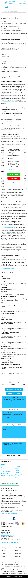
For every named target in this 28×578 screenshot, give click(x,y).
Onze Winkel (18, 466)
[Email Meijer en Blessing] (6, 7)
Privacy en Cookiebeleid (12, 168)
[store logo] (9, 2)
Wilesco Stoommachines (7, 475)
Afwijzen (14, 178)
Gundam (3, 464)
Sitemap (17, 468)
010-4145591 (4, 533)
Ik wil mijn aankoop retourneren (9, 513)
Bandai (3, 466)
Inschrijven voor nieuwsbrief (9, 542)
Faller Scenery (4, 473)
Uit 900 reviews (22, 3)
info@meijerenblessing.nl (7, 535)
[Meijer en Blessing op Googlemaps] (4, 7)
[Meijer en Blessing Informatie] (7, 7)
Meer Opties (14, 182)
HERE (17, 507)
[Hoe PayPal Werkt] (14, 520)
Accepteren (14, 174)
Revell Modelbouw (5, 471)
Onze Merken (18, 465)
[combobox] (14, 11)
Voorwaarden (18, 472)
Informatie (17, 470)
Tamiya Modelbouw (6, 467)
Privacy (16, 477)
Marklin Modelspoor (6, 469)
